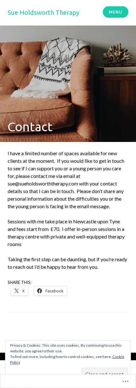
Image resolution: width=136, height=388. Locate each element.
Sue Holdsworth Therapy (43, 12)
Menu (115, 12)
